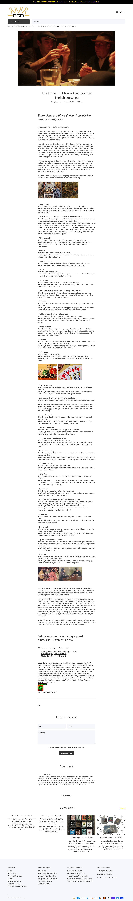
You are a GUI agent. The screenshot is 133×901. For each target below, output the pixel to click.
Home (9, 26)
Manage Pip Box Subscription (47, 879)
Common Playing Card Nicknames (53, 654)
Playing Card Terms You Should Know (55, 656)
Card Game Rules (44, 884)
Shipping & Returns (14, 881)
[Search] (33, 21)
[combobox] (78, 21)
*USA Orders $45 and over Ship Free (79, 881)
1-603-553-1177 (111, 877)
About (10, 871)
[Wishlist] (121, 12)
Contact (10, 879)
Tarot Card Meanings (15, 876)
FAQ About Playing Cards (76, 873)
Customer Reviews (14, 884)
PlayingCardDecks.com (18, 898)
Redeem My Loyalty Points (47, 876)
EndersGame (56, 663)
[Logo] (18, 12)
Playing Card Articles (45, 881)
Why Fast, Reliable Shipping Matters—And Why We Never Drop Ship (52, 821)
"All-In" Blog (12, 873)
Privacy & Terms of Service (17, 886)
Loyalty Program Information (47, 873)
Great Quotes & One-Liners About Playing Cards (58, 652)
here (49, 671)
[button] (39, 705)
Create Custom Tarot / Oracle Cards (79, 879)
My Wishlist (42, 871)
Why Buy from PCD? (74, 871)
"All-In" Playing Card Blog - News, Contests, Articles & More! (30, 26)
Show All (122, 808)
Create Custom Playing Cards (77, 876)
